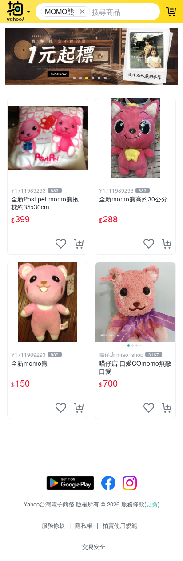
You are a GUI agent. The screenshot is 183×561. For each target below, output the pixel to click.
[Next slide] (169, 302)
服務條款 (53, 525)
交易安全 (93, 546)
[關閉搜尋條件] (82, 12)
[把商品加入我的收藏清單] (61, 243)
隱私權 (83, 525)
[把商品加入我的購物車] (78, 243)
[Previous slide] (101, 302)
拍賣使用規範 (120, 525)
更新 (152, 504)
